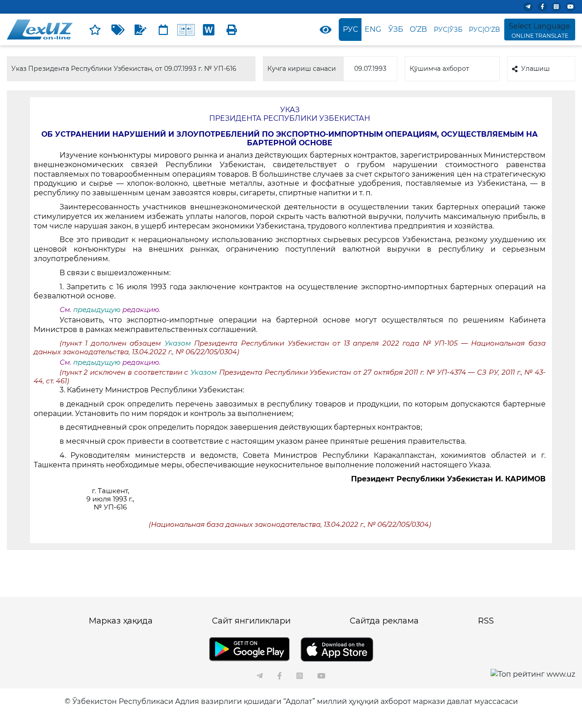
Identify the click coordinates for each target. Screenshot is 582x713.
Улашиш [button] (535, 68)
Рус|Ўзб (448, 29)
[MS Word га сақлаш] (208, 29)
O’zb (418, 29)
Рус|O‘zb (484, 29)
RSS (486, 621)
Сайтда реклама (384, 621)
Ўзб (395, 29)
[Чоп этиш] (231, 29)
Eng (373, 29)
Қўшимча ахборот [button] (439, 68)
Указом (180, 343)
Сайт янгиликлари (251, 621)
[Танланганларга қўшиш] (95, 29)
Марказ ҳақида (121, 621)
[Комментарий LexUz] (140, 29)
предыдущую (96, 310)
